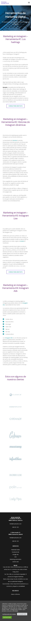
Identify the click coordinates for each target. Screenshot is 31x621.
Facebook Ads (15, 552)
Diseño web (15, 561)
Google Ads (16, 554)
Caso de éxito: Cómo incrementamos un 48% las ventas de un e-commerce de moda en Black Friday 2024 (15, 569)
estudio (22, 241)
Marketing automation (15, 559)
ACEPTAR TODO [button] (7, 617)
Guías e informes (15, 594)
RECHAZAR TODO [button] (22, 614)
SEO (15, 557)
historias (14, 140)
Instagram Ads (8, 338)
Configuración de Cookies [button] (9, 614)
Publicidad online (15, 549)
